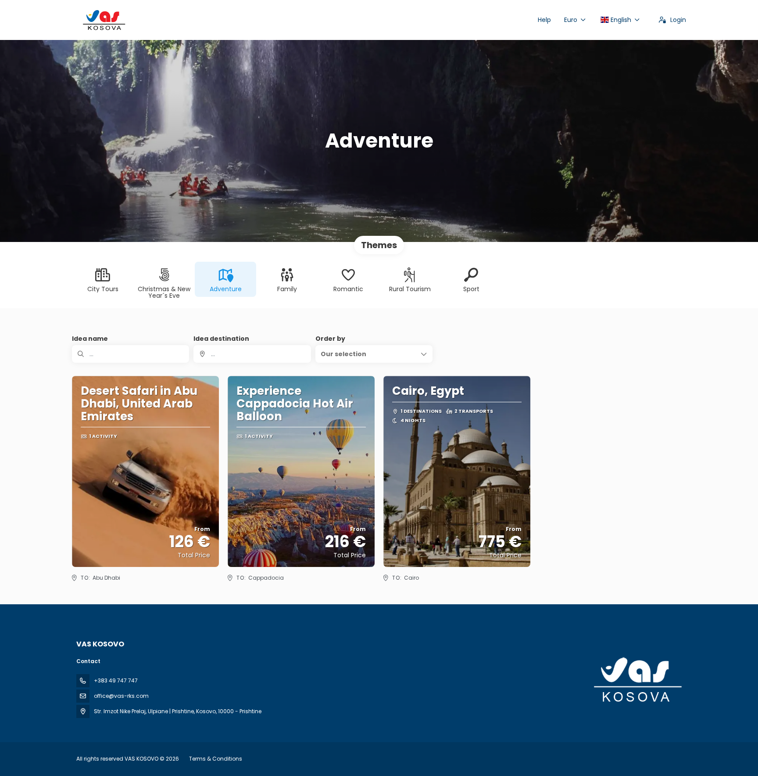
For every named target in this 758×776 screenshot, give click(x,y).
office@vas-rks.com (121, 696)
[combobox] (252, 354)
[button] (374, 354)
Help (544, 19)
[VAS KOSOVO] (637, 680)
